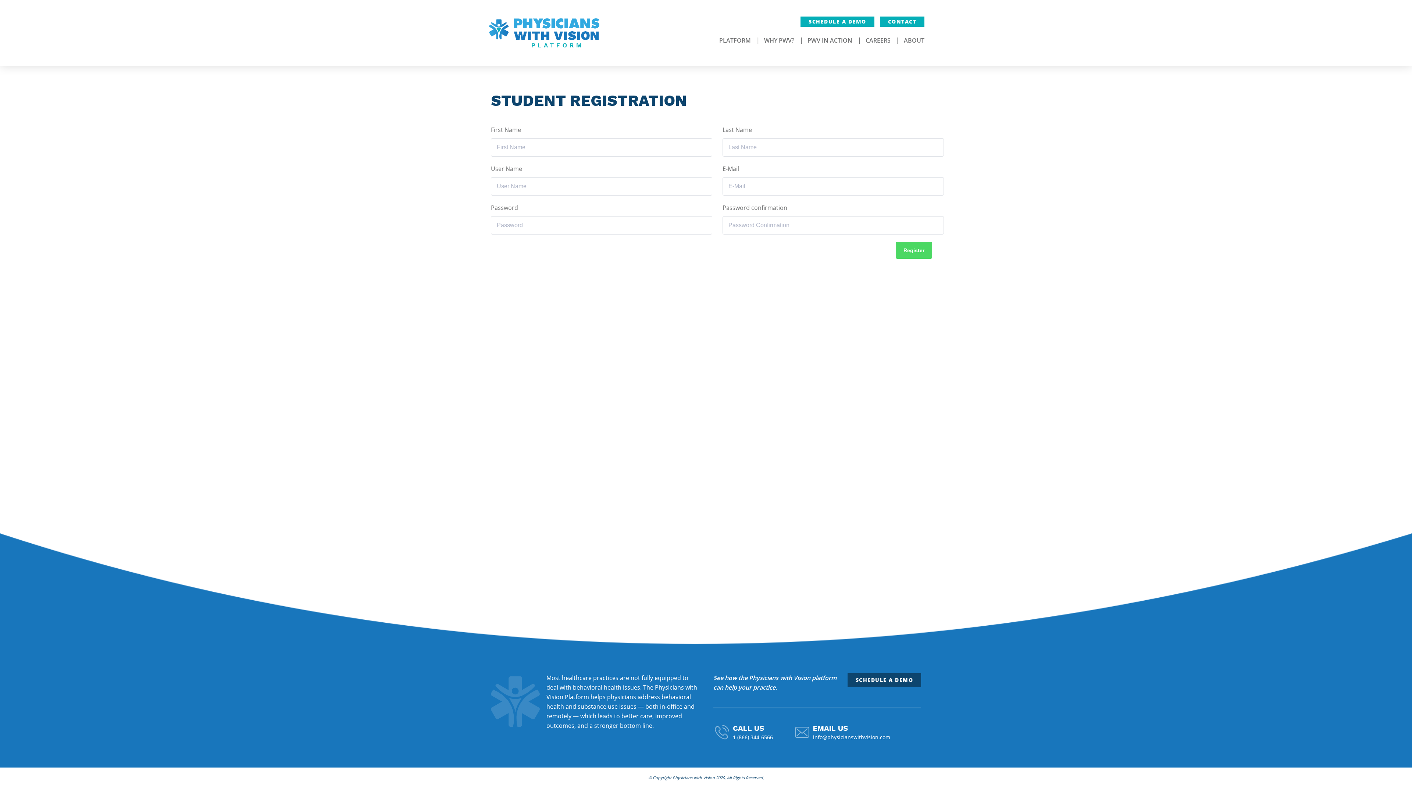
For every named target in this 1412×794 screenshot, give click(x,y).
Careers (878, 40)
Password (504, 208)
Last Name (737, 130)
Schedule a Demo (837, 21)
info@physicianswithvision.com (851, 737)
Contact (902, 21)
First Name (506, 130)
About (914, 40)
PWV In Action (829, 40)
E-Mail (731, 169)
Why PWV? (779, 40)
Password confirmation (755, 208)
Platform (735, 40)
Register (913, 250)
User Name (506, 169)
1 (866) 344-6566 (753, 737)
